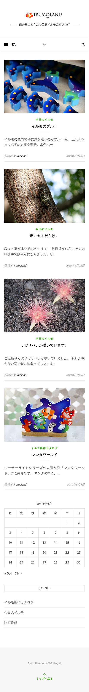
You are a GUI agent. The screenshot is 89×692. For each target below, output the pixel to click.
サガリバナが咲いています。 (44, 345)
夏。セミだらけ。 (44, 236)
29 (67, 562)
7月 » (18, 573)
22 (67, 552)
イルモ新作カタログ (44, 448)
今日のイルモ (44, 119)
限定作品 (10, 622)
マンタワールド (44, 455)
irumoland (20, 156)
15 (67, 542)
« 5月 (8, 573)
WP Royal (54, 663)
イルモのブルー (44, 126)
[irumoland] (44, 15)
